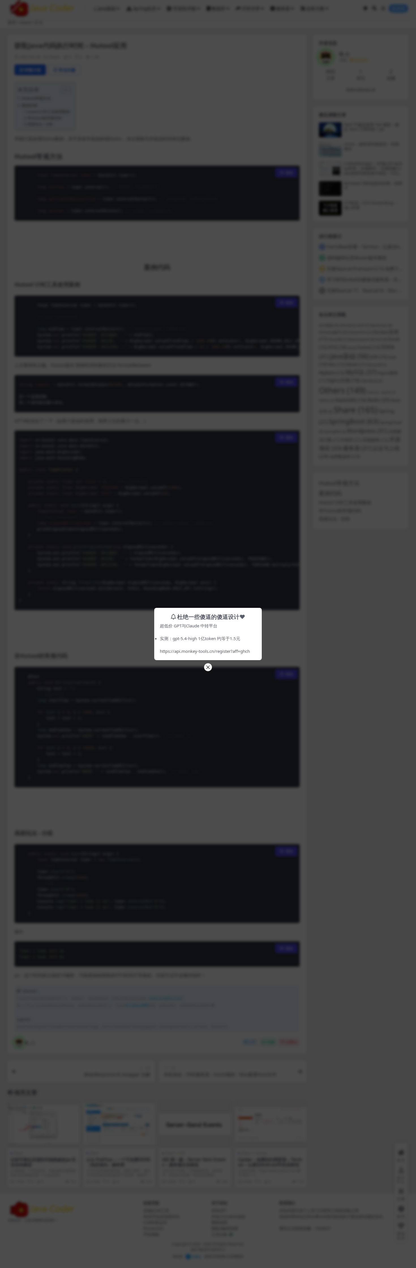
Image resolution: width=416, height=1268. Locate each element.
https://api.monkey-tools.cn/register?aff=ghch (205, 651)
